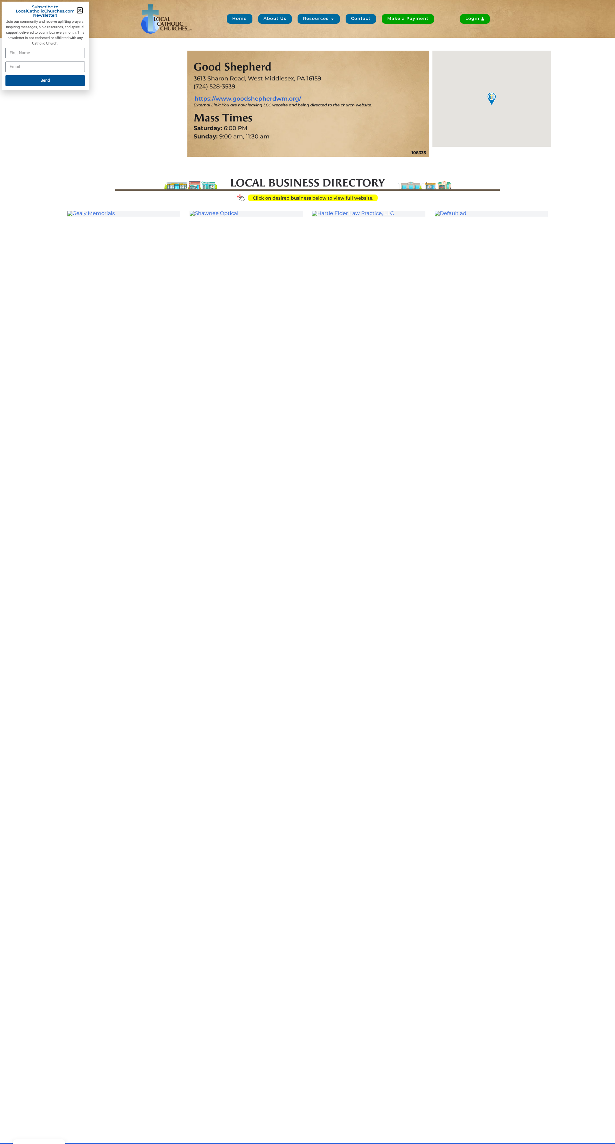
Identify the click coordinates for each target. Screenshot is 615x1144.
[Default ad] (491, 214)
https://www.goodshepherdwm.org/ (247, 98)
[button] (80, 10)
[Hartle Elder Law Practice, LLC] (368, 214)
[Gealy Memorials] (123, 214)
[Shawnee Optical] (246, 214)
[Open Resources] (332, 19)
